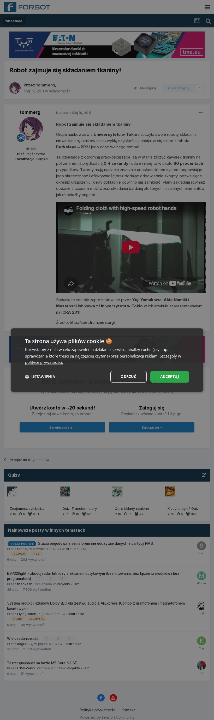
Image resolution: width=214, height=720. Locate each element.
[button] (40, 377)
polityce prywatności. (44, 362)
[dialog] (107, 360)
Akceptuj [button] (169, 376)
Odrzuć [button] (128, 376)
